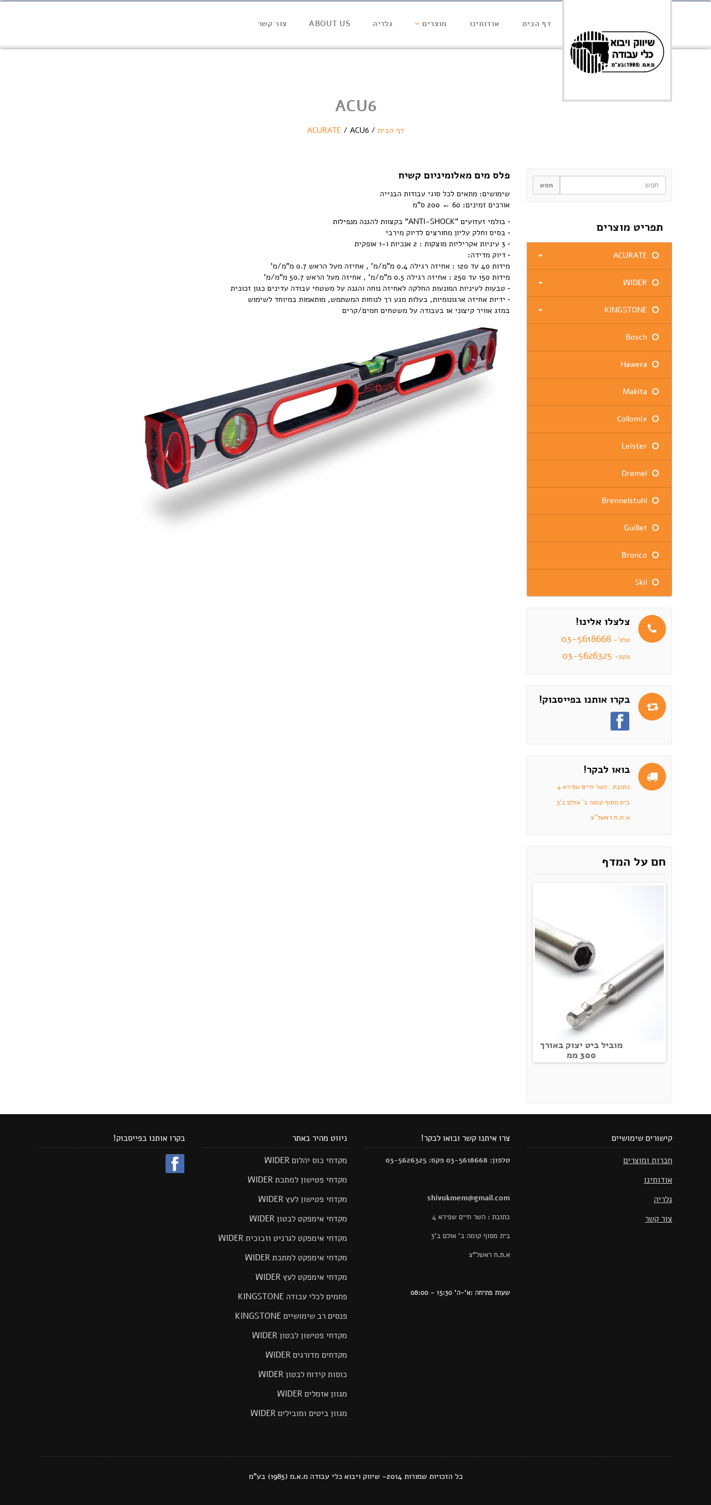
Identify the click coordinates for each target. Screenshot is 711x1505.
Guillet (636, 528)
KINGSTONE (626, 310)
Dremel (635, 473)
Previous (523, 970)
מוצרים (433, 23)
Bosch (637, 337)
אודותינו (484, 23)
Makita (636, 391)
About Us (330, 23)
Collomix (633, 419)
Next (675, 970)
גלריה (382, 23)
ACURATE (324, 130)
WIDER (636, 282)
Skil (642, 582)
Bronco (635, 555)
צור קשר (272, 23)
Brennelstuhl (625, 500)
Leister (635, 446)
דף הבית (536, 23)
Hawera (634, 364)
